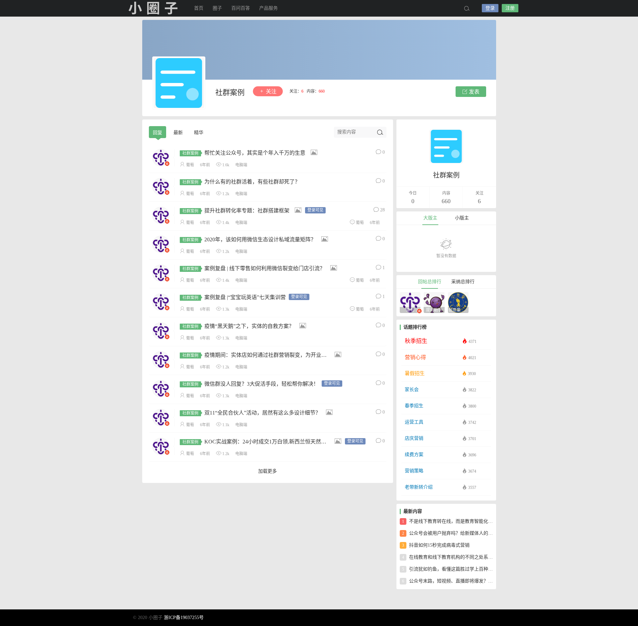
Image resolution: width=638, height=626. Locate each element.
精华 (198, 132)
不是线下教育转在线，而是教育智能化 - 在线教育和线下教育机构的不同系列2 (447, 521)
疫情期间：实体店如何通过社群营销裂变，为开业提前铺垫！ (265, 355)
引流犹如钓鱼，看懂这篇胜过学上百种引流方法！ (447, 569)
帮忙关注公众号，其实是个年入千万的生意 (243, 153)
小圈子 (153, 8)
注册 (510, 8)
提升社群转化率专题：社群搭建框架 (235, 210)
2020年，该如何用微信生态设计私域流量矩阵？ (249, 239)
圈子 (217, 8)
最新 (178, 132)
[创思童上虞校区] (458, 301)
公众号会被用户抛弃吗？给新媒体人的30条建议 (447, 533)
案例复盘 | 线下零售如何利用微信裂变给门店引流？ (253, 268)
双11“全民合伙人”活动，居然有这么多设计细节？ (251, 413)
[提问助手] (434, 301)
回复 (157, 132)
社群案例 (230, 92)
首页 (198, 8)
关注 (270, 91)
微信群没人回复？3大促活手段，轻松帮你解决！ (250, 384)
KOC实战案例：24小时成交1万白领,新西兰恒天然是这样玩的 (265, 441)
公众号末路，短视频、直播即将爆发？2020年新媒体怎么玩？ (447, 581)
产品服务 (268, 8)
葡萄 (190, 165)
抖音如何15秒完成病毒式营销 (436, 545)
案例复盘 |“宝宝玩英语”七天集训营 (234, 297)
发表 (473, 92)
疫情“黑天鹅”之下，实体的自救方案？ (238, 326)
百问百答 (240, 8)
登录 (490, 8)
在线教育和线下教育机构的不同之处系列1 (447, 557)
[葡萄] (410, 301)
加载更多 (267, 471)
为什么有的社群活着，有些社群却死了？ (241, 182)
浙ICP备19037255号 (184, 617)
